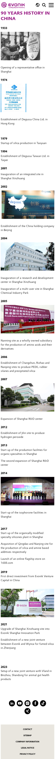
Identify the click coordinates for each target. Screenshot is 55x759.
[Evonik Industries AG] (13, 5)
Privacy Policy (27, 754)
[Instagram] (27, 703)
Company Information (27, 742)
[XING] (27, 711)
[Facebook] (35, 703)
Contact (27, 729)
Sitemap (27, 735)
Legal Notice (27, 748)
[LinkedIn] (12, 703)
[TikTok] (43, 703)
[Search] (44, 5)
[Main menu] (51, 4)
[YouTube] (20, 703)
